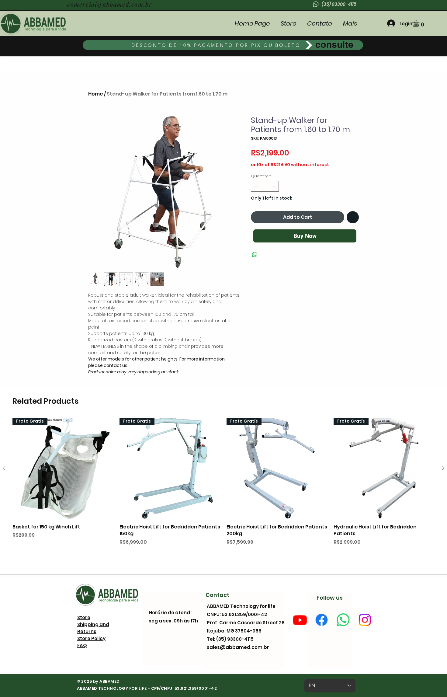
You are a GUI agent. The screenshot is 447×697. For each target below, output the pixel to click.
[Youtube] (300, 620)
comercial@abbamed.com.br (109, 4)
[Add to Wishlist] (353, 217)
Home (95, 93)
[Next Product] (443, 468)
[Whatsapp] (343, 620)
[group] (223, 489)
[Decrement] (255, 186)
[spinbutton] (265, 186)
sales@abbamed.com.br (238, 647)
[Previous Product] (3, 468)
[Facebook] (322, 620)
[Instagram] (365, 620)
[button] (420, 23)
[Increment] (274, 186)
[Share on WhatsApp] (254, 254)
